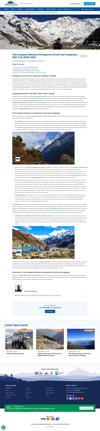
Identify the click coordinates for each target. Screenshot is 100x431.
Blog (59, 9)
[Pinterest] (79, 398)
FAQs (47, 395)
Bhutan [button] (19, 9)
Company (28, 388)
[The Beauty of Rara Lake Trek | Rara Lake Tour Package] (81, 339)
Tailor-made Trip (50, 392)
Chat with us (57, 307)
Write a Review (9, 392)
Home (6, 12)
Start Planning (89, 3)
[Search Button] (21, 4)
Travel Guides (49, 388)
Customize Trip (29, 392)
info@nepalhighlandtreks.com (76, 392)
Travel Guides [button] (50, 9)
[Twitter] (70, 398)
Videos (27, 390)
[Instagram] (73, 398)
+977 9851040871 (75, 4)
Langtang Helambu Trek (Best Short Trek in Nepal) (25, 69)
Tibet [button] (12, 9)
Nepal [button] (6, 9)
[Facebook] (67, 398)
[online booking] (50, 418)
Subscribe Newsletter (11, 395)
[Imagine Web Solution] (53, 426)
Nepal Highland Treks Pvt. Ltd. (45, 424)
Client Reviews (49, 390)
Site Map (8, 397)
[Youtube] (82, 398)
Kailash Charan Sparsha (15, 353)
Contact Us (67, 9)
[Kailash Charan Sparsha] (19, 339)
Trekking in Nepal (16, 12)
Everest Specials (89, 9)
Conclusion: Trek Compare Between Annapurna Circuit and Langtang (29, 72)
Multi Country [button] (29, 9)
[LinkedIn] (76, 398)
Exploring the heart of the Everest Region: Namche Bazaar (50, 354)
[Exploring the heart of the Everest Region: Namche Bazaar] (50, 339)
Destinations (8, 388)
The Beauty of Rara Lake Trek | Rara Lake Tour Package (80, 354)
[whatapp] (3, 428)
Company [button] (40, 9)
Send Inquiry (50, 311)
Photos (7, 390)
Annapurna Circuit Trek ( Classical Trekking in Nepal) (25, 67)
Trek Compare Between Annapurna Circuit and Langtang (26, 70)
